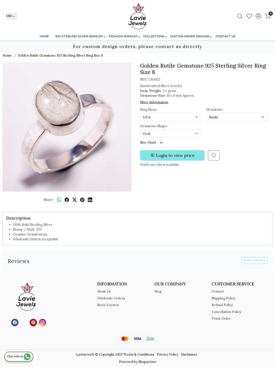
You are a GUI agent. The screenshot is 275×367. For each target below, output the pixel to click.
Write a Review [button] (254, 260)
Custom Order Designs (189, 36)
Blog (157, 291)
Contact (218, 291)
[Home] (137, 16)
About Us (104, 291)
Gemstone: (214, 109)
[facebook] (67, 200)
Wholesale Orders (111, 298)
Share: (48, 200)
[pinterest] (82, 200)
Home (44, 36)
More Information (154, 102)
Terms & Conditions (138, 354)
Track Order (221, 318)
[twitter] (74, 200)
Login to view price (175, 155)
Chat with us (15, 356)
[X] (24, 322)
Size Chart (148, 142)
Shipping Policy (223, 298)
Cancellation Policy (226, 312)
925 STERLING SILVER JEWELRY (79, 36)
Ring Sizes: (148, 109)
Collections (154, 36)
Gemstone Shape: (154, 126)
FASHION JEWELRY (123, 36)
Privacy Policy (167, 354)
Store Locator (108, 305)
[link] (239, 16)
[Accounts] (258, 16)
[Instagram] (43, 322)
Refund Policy (222, 305)
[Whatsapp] (59, 200)
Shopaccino (147, 362)
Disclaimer (189, 354)
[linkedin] (90, 200)
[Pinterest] (34, 322)
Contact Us (225, 36)
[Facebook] (15, 322)
